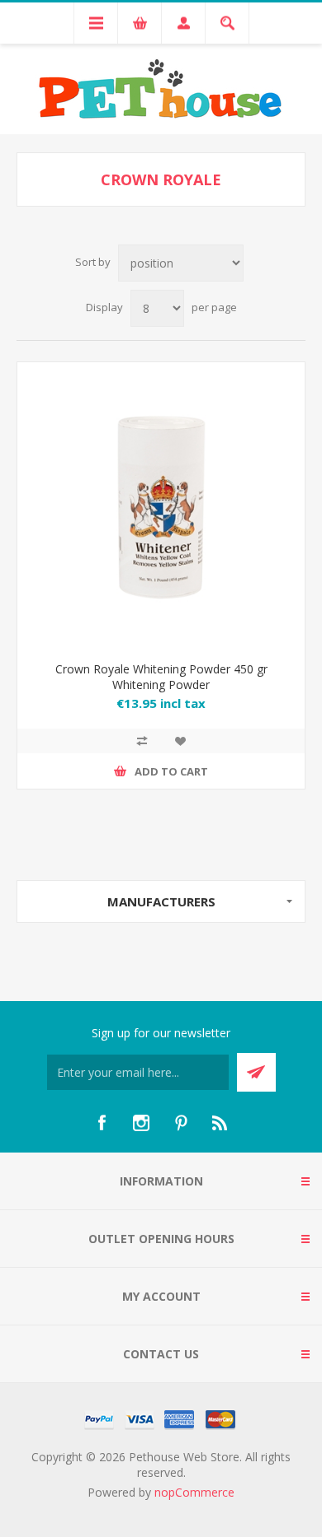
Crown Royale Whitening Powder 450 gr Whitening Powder (161, 676)
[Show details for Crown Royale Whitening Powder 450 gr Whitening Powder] (161, 505)
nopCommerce (194, 1492)
